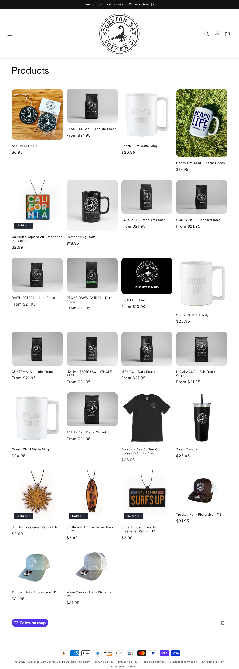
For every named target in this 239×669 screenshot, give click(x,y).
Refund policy (103, 661)
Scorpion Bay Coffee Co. (44, 661)
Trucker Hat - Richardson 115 (34, 592)
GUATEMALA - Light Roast (32, 371)
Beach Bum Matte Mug (139, 146)
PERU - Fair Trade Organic (87, 432)
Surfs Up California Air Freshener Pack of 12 (139, 529)
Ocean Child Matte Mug (30, 449)
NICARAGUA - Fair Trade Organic (195, 373)
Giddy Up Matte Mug (192, 315)
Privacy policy (127, 661)
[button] (10, 34)
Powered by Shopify (76, 661)
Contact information (183, 661)
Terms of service (153, 661)
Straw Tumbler (187, 449)
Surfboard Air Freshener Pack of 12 (90, 529)
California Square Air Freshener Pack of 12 (37, 239)
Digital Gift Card (133, 300)
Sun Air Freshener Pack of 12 (35, 527)
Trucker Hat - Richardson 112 (198, 514)
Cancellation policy (122, 666)
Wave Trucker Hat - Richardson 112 (91, 594)
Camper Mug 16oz (81, 237)
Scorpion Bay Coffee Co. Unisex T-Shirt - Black (141, 451)
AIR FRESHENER (24, 146)
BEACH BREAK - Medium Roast (91, 129)
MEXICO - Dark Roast (138, 371)
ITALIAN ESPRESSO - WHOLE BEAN (89, 373)
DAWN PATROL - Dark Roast (33, 298)
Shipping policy (213, 661)
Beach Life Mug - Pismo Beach (200, 163)
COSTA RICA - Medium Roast (199, 220)
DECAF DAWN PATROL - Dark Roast (89, 299)
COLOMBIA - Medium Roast (143, 220)
